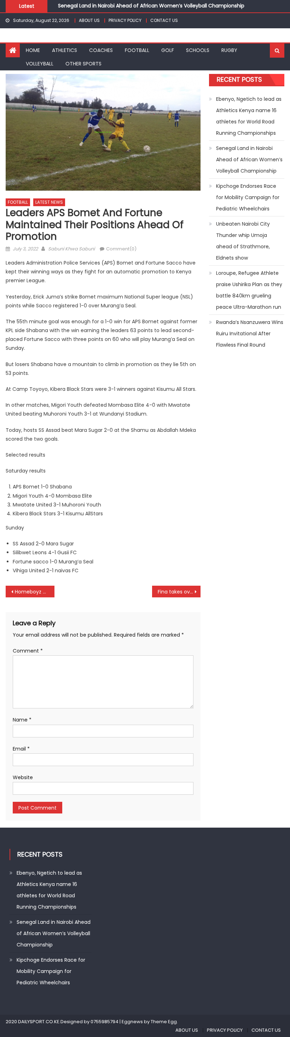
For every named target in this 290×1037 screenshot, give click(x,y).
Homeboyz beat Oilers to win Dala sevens (34, 591)
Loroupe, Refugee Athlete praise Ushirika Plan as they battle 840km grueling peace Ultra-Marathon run (249, 290)
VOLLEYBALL (39, 63)
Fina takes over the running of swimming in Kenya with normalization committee (179, 591)
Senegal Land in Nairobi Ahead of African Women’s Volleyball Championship (151, 4)
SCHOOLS (197, 50)
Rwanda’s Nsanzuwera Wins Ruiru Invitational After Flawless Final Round (249, 333)
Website (23, 777)
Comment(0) (121, 248)
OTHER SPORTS (83, 63)
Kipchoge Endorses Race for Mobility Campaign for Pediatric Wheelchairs (247, 197)
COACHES (101, 50)
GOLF (167, 50)
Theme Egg (164, 1021)
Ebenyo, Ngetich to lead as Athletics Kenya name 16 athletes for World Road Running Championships (249, 116)
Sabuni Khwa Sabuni (71, 248)
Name (22, 719)
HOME (33, 50)
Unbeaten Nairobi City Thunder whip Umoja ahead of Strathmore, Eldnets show (243, 240)
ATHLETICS (64, 50)
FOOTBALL (137, 50)
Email (21, 748)
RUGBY (229, 50)
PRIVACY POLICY (125, 20)
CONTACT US (164, 20)
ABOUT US (89, 20)
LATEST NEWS (49, 202)
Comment (28, 650)
